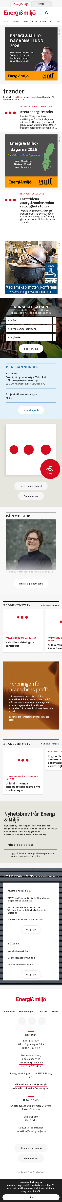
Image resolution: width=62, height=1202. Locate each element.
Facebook (22, 1021)
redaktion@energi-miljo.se (31, 1131)
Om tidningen (26, 1011)
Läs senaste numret (31, 486)
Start (7, 21)
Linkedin (32, 1021)
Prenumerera (31, 496)
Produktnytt (47, 21)
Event (55, 1011)
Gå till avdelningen (50, 605)
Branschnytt (30, 21)
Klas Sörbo (31, 1120)
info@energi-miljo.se (31, 1062)
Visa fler (31, 929)
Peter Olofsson (31, 1109)
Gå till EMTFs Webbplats (47, 876)
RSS (42, 1021)
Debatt (17, 21)
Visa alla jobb (31, 410)
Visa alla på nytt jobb (31, 583)
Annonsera (9, 1011)
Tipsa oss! (42, 1011)
